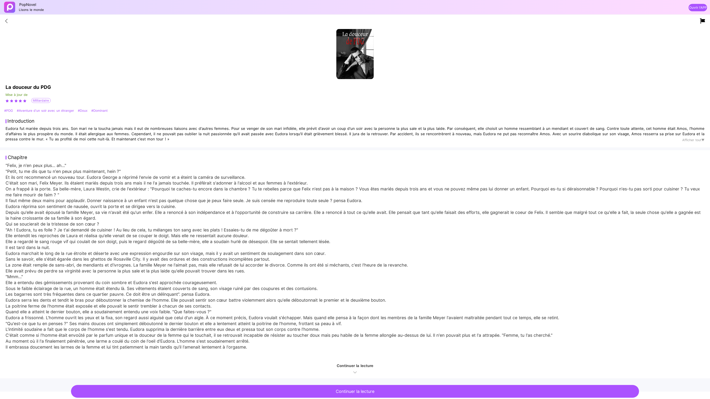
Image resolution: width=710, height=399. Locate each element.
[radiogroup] (16, 101)
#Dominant (99, 110)
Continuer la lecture (355, 391)
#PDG (9, 110)
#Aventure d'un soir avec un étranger (46, 110)
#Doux (83, 110)
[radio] (8, 101)
